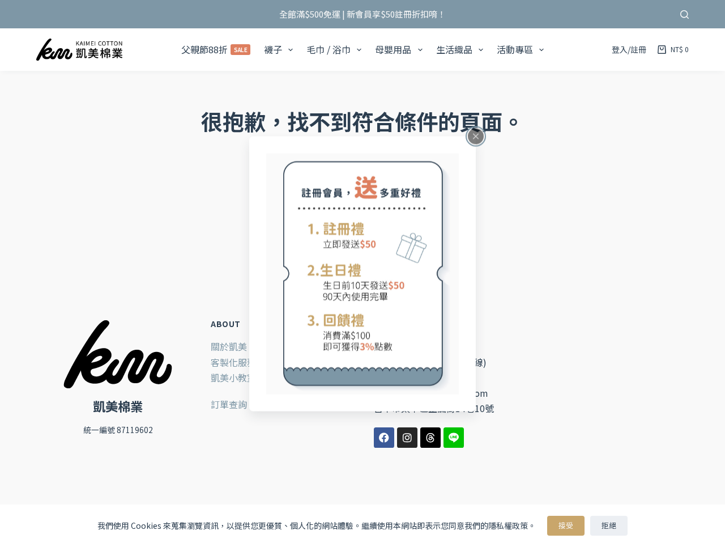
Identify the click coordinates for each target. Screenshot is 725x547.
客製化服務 (233, 362)
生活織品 (454, 49)
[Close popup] (476, 136)
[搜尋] (684, 14)
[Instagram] (407, 437)
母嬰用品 (393, 49)
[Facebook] (384, 437)
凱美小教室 (233, 377)
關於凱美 (229, 346)
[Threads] (430, 437)
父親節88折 (214, 49)
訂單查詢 (229, 404)
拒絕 (609, 525)
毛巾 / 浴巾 (328, 49)
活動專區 (515, 49)
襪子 (273, 49)
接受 (565, 525)
